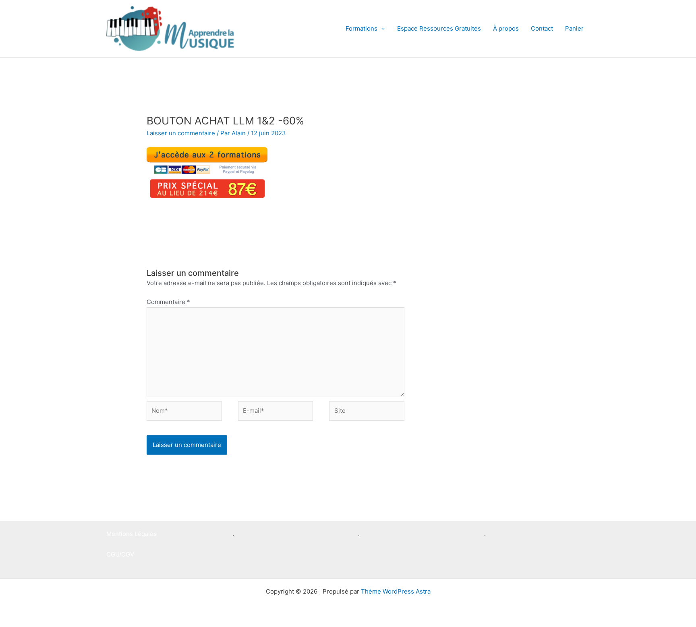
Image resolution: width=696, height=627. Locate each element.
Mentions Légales (131, 534)
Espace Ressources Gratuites (439, 28)
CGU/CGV (120, 554)
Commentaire (168, 302)
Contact (542, 28)
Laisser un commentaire (181, 133)
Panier (574, 28)
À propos (506, 28)
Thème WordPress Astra (396, 591)
